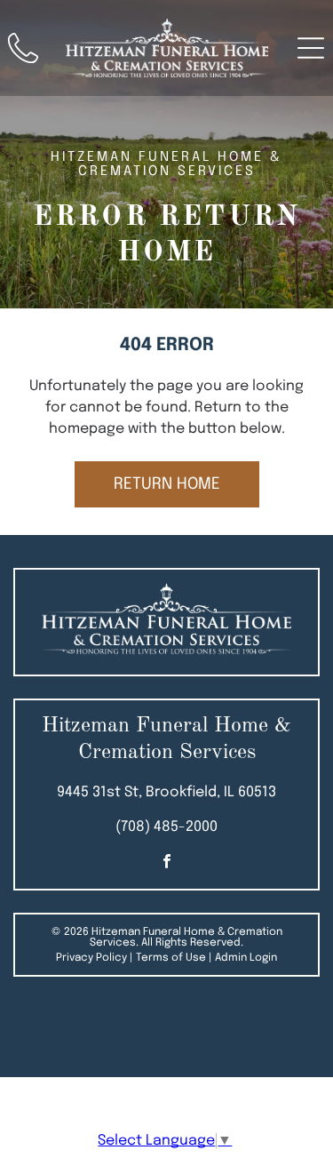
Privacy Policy (91, 958)
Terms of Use (171, 958)
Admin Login (246, 958)
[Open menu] (310, 48)
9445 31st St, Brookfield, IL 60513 (166, 792)
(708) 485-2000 (166, 827)
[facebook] (167, 863)
